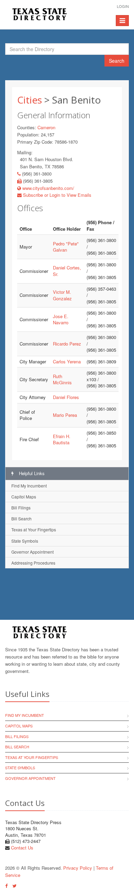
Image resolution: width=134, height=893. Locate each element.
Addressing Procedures (33, 563)
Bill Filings (21, 507)
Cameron (46, 127)
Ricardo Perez (67, 343)
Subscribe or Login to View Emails (56, 195)
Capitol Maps (23, 496)
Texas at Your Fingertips (33, 529)
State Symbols (24, 541)
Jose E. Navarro (60, 319)
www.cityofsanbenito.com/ (47, 188)
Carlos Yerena (67, 361)
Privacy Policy (77, 868)
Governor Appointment (32, 552)
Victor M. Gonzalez (62, 295)
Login (123, 6)
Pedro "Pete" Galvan (66, 246)
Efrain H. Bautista (61, 439)
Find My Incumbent (29, 485)
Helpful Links (31, 473)
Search (116, 60)
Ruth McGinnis (62, 379)
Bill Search (21, 518)
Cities (29, 99)
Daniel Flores (66, 397)
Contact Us (22, 847)
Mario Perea (65, 415)
